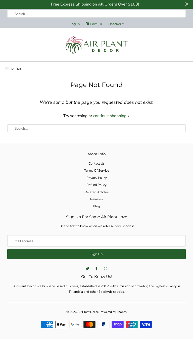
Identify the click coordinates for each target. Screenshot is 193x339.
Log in (75, 24)
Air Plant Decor (87, 312)
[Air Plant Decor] (96, 46)
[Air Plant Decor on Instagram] (105, 268)
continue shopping (110, 116)
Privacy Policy (96, 178)
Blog (96, 206)
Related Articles (97, 192)
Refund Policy (96, 185)
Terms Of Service (96, 170)
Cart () (95, 24)
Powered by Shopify (113, 312)
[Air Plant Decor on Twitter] (87, 268)
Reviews (96, 199)
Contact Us (96, 163)
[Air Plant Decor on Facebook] (96, 268)
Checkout (116, 24)
